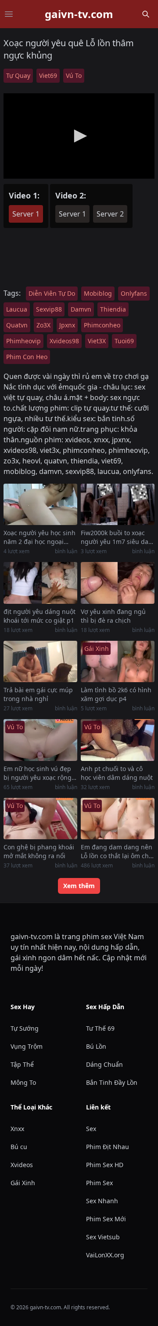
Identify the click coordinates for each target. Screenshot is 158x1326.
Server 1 (26, 214)
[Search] (145, 14)
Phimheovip (23, 341)
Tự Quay (18, 75)
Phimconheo (102, 325)
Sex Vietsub (103, 1237)
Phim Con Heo (26, 357)
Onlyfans (134, 293)
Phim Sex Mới (106, 1219)
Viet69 (48, 75)
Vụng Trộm (27, 1046)
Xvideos (22, 1165)
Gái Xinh (23, 1183)
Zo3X (43, 325)
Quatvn (17, 325)
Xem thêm (79, 886)
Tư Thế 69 (100, 1028)
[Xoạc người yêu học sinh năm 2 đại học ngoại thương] (40, 504)
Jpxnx (67, 325)
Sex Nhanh (102, 1201)
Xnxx (17, 1128)
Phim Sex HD (104, 1165)
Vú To (74, 75)
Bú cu (19, 1146)
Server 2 (110, 214)
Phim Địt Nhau (107, 1146)
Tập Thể (22, 1064)
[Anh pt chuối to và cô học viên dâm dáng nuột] (117, 740)
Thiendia (113, 309)
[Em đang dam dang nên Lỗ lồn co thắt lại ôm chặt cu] (117, 819)
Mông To (23, 1082)
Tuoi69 (124, 341)
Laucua (16, 309)
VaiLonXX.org (105, 1255)
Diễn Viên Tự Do (52, 293)
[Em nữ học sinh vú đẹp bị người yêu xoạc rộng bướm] (40, 740)
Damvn (81, 309)
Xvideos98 (64, 341)
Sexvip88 (49, 309)
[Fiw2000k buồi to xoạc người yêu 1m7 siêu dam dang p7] (117, 504)
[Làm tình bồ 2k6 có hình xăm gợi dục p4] (117, 662)
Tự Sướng (25, 1028)
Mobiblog (98, 293)
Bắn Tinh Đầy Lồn (111, 1082)
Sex (91, 1128)
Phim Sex (99, 1183)
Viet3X (97, 341)
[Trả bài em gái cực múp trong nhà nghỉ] (40, 662)
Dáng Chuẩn (104, 1064)
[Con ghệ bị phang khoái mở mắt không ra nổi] (40, 819)
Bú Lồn (96, 1046)
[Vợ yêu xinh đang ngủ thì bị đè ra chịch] (117, 583)
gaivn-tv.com (79, 14)
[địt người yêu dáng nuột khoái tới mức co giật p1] (40, 583)
